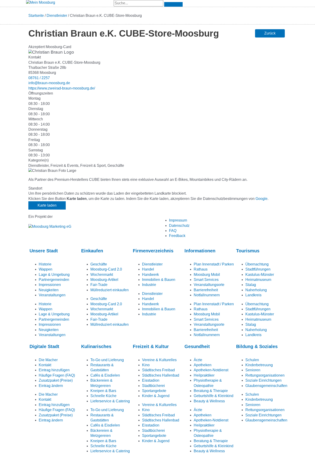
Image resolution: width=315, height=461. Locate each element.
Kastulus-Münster (259, 275)
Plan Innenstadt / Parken (214, 264)
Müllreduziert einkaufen (109, 290)
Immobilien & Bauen (158, 280)
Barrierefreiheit (206, 290)
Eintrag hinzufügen (54, 370)
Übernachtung (257, 264)
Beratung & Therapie (211, 391)
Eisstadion (150, 380)
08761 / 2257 (39, 78)
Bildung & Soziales (257, 346)
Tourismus (247, 250)
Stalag (250, 285)
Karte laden (47, 205)
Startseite (36, 15)
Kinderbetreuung (259, 365)
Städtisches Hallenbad (160, 375)
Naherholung (256, 290)
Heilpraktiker (204, 375)
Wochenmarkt (101, 275)
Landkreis (253, 295)
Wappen (45, 269)
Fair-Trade (98, 285)
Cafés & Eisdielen (105, 375)
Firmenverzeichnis (153, 250)
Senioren (252, 370)
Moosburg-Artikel (104, 280)
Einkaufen (92, 250)
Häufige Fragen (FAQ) (57, 375)
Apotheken (202, 365)
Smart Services (206, 280)
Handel (148, 269)
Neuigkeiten (49, 290)
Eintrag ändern (51, 386)
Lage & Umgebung (54, 275)
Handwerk (150, 275)
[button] (270, 33)
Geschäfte (98, 264)
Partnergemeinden (54, 280)
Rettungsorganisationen (265, 375)
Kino (146, 365)
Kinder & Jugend (155, 396)
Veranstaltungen (52, 295)
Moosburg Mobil (207, 275)
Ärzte (198, 360)
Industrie (149, 285)
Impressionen (50, 285)
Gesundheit (197, 346)
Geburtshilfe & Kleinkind (213, 396)
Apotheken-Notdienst (211, 370)
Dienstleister (57, 15)
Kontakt (45, 365)
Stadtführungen (257, 269)
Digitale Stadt (44, 346)
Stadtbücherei (153, 386)
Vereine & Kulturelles (159, 360)
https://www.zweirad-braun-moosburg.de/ (61, 88)
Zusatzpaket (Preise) (56, 380)
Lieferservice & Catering (110, 401)
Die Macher (48, 360)
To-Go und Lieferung (107, 360)
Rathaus (201, 269)
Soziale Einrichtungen (263, 380)
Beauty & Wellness (209, 401)
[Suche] (173, 4)
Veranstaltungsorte (209, 285)
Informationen (199, 250)
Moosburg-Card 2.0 (106, 269)
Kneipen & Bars (103, 391)
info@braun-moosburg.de (49, 83)
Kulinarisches (96, 346)
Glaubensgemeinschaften (266, 386)
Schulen (252, 360)
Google (261, 199)
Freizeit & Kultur (151, 346)
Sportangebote (154, 391)
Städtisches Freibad (158, 370)
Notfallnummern (207, 295)
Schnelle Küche (103, 396)
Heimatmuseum (258, 280)
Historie (45, 264)
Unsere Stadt (44, 250)
